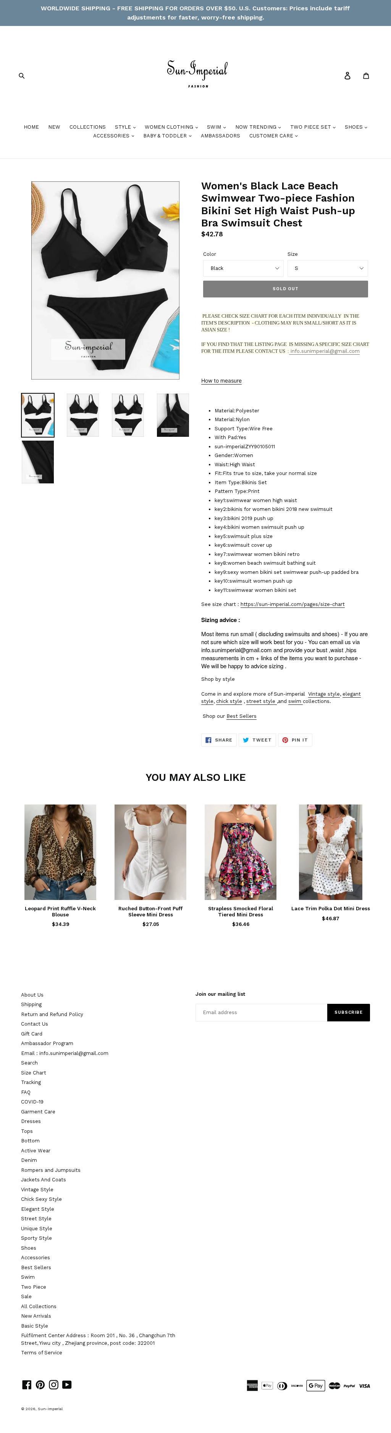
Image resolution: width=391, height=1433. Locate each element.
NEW (54, 127)
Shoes (28, 1248)
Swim (28, 1277)
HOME (31, 127)
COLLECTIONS (87, 127)
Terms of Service (41, 1352)
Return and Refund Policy (52, 1014)
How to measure (221, 380)
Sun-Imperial (50, 1409)
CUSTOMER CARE (272, 136)
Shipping (31, 1004)
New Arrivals (36, 1316)
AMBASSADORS (220, 136)
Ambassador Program (47, 1043)
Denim (29, 1160)
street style (260, 701)
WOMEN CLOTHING (170, 127)
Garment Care (38, 1112)
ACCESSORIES (112, 136)
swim (294, 701)
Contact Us (34, 1024)
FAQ (26, 1092)
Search (29, 1063)
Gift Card (31, 1034)
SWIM (215, 127)
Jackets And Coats (43, 1180)
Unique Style (36, 1228)
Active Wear (35, 1151)
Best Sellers (241, 716)
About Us (32, 995)
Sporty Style (36, 1238)
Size (293, 254)
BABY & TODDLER (165, 136)
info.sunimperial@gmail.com (324, 351)
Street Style (36, 1218)
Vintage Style (37, 1189)
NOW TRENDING (256, 127)
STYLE (123, 127)
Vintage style (324, 694)
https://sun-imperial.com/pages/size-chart (293, 604)
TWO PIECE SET (311, 127)
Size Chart (33, 1073)
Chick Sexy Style (41, 1199)
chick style (229, 701)
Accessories (35, 1257)
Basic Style (34, 1326)
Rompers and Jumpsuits (51, 1170)
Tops (27, 1131)
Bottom (30, 1141)
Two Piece (33, 1287)
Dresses (31, 1121)
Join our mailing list (220, 994)
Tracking (31, 1082)
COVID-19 (32, 1102)
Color (209, 254)
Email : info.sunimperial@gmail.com (64, 1053)
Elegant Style (37, 1209)
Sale (26, 1296)
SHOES (354, 127)
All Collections (39, 1306)
